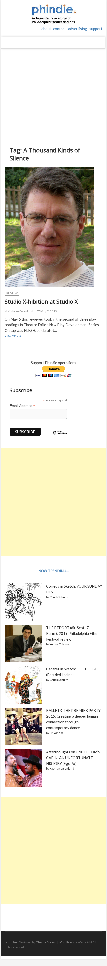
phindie (11, 942)
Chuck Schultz (59, 597)
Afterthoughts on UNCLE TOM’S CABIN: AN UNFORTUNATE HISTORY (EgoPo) (73, 758)
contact (59, 28)
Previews (12, 293)
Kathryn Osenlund (20, 311)
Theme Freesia (46, 942)
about (46, 28)
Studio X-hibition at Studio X (41, 301)
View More (12, 336)
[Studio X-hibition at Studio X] (53, 227)
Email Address (22, 405)
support (95, 28)
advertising (77, 28)
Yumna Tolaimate (61, 644)
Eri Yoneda (57, 733)
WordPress (66, 942)
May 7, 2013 (48, 311)
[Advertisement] (54, 94)
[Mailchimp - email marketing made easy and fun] (60, 436)
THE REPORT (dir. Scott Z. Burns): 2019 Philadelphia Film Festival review (71, 633)
